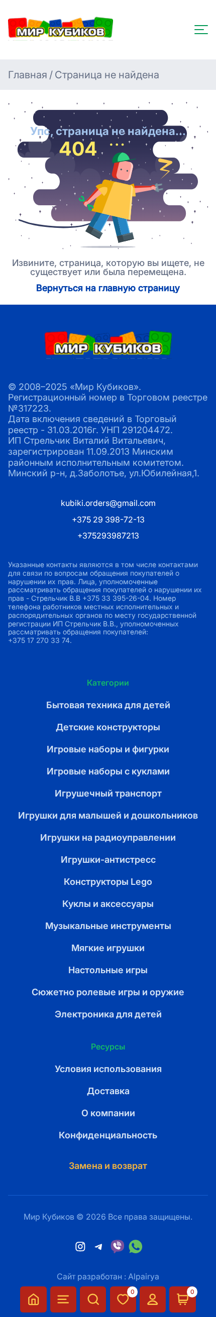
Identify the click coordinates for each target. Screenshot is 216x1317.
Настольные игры (108, 970)
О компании (108, 1113)
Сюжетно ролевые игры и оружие (108, 992)
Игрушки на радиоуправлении (108, 837)
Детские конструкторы (108, 727)
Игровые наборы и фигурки (108, 749)
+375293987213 (108, 536)
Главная (27, 75)
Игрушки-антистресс (108, 859)
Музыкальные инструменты (108, 925)
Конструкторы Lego (108, 881)
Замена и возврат (108, 1165)
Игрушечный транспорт (108, 793)
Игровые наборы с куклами (108, 771)
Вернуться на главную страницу (108, 288)
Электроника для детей (108, 1014)
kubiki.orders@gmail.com (108, 503)
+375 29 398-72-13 (108, 519)
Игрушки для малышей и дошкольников (108, 815)
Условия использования (108, 1069)
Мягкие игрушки (108, 948)
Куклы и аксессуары (108, 903)
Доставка (108, 1091)
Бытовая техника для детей (108, 705)
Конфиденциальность (108, 1135)
